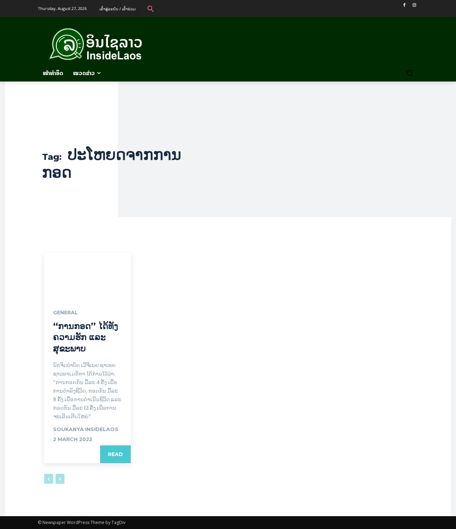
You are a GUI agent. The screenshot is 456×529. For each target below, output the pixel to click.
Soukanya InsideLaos (85, 429)
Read (115, 454)
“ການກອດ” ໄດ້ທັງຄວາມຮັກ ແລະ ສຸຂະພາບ (85, 337)
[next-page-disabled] (60, 479)
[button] (150, 8)
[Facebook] (404, 5)
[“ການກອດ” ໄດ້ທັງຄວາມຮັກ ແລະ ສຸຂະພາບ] (87, 274)
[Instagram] (414, 5)
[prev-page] (48, 479)
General (65, 312)
